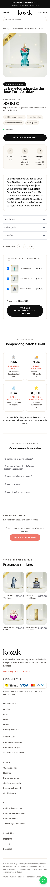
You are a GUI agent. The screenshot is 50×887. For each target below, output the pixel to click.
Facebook (7, 849)
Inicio (5, 29)
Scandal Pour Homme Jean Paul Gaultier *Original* (27, 289)
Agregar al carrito (25, 138)
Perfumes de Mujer (11, 748)
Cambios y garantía (12, 783)
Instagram (7, 839)
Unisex (6, 719)
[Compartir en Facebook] (19, 246)
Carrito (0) (42, 12)
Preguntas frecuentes (13, 788)
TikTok (6, 844)
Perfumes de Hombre (12, 743)
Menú (6, 12)
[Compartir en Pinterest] (31, 246)
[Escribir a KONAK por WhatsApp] (43, 880)
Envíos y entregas (11, 778)
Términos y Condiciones (14, 824)
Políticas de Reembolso (14, 813)
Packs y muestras (11, 730)
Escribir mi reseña (24, 537)
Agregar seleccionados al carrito (25, 310)
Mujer (5, 714)
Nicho (6, 725)
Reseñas (7, 773)
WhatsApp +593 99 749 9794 (16, 672)
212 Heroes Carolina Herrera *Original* (27, 278)
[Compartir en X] (25, 246)
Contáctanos (9, 793)
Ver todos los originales (13, 753)
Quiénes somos (10, 768)
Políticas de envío (11, 818)
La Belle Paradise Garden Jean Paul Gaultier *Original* (27, 268)
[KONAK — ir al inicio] (25, 12)
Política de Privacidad (12, 808)
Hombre (6, 709)
